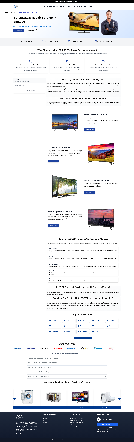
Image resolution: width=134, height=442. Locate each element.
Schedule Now (31, 30)
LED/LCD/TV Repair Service (76, 424)
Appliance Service (51, 6)
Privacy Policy (46, 424)
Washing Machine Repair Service (77, 422)
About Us (79, 6)
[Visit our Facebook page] (17, 433)
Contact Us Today (89, 129)
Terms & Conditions (47, 426)
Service (13, 12)
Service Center (71, 6)
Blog (85, 6)
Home (43, 6)
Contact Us (45, 422)
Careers (45, 428)
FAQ (44, 431)
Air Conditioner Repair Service (77, 418)
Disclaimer (45, 430)
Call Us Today (18, 30)
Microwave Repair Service (76, 426)
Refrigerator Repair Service (76, 420)
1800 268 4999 (107, 424)
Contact (90, 6)
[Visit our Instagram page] (20, 433)
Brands (62, 6)
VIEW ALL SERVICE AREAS (83, 338)
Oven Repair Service (74, 428)
